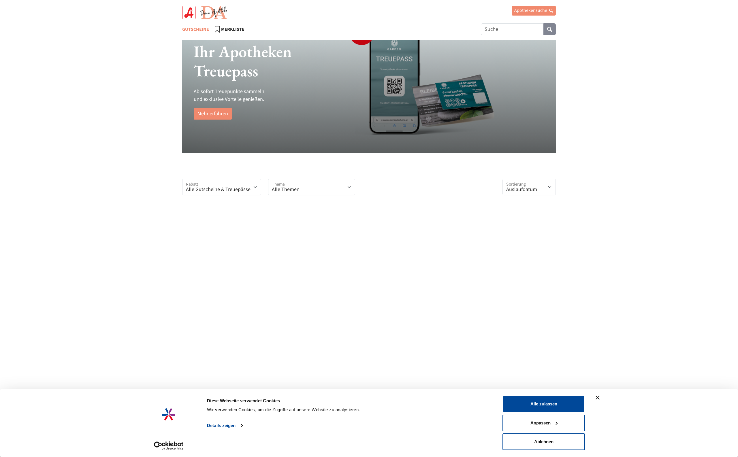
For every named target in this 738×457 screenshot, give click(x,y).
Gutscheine (195, 29)
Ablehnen (544, 441)
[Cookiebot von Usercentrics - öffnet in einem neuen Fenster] (169, 445)
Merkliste (232, 29)
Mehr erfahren (212, 113)
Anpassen (540, 422)
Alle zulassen (543, 403)
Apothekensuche (531, 10)
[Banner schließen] (598, 398)
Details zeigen (221, 425)
